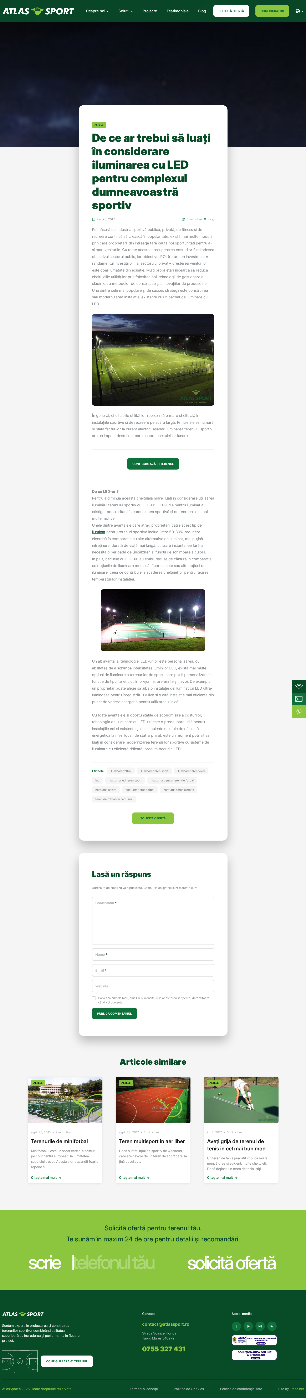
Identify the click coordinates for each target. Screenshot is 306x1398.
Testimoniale (178, 11)
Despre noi (95, 11)
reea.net (297, 1389)
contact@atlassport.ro (165, 1324)
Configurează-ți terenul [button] (153, 464)
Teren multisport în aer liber (152, 1141)
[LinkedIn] (272, 1326)
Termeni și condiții (144, 1389)
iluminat (98, 532)
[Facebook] (236, 1326)
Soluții (123, 11)
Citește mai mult (46, 1177)
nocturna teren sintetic (178, 789)
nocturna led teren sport (125, 780)
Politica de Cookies (189, 1389)
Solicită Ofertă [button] (153, 818)
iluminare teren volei (191, 771)
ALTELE (99, 124)
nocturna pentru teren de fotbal (172, 780)
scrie (44, 1262)
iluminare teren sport (154, 771)
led (97, 780)
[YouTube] (248, 1326)
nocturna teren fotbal (140, 789)
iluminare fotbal (121, 771)
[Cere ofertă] (299, 699)
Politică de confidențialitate (241, 1389)
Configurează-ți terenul (67, 1361)
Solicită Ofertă (231, 11)
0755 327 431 (163, 1349)
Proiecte (150, 11)
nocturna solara (105, 789)
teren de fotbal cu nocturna (114, 799)
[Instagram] (260, 1326)
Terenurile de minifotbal (59, 1141)
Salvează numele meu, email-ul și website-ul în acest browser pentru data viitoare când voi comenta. (153, 1000)
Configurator (272, 11)
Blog (202, 11)
